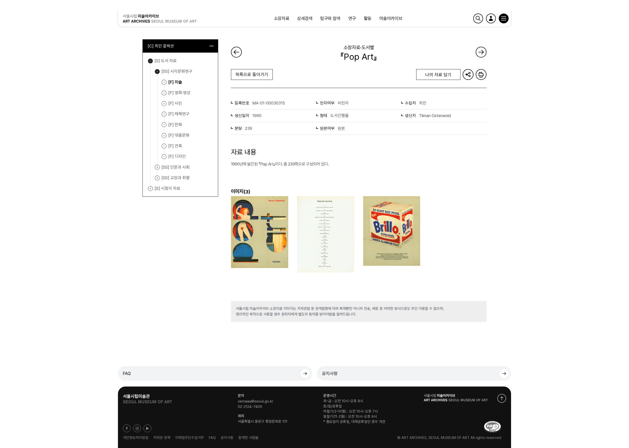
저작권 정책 (161, 437)
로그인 (491, 18)
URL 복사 (468, 74)
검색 (478, 18)
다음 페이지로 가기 (481, 52)
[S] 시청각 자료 (150, 188)
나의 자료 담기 (438, 74)
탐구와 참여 (330, 18)
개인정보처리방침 (135, 437)
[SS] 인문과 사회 (157, 167)
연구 (352, 18)
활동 (368, 18)
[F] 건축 (175, 145)
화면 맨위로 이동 (501, 398)
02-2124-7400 (250, 406)
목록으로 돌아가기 (251, 74)
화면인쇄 (481, 74)
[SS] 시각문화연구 (157, 71)
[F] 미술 (175, 81)
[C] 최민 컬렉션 (161, 46)
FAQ (127, 373)
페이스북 (126, 428)
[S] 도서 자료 (150, 61)
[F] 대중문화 (178, 135)
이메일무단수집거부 (189, 437)
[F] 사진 (175, 103)
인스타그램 (137, 428)
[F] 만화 (175, 124)
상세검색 (304, 18)
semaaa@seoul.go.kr (255, 401)
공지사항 (330, 373)
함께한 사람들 (248, 437)
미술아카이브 (390, 18)
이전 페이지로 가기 (236, 52)
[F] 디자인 (177, 156)
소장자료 (281, 18)
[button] (504, 18)
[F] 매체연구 (178, 113)
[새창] (492, 427)
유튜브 (147, 428)
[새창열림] (147, 397)
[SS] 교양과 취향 (157, 178)
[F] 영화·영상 (179, 92)
